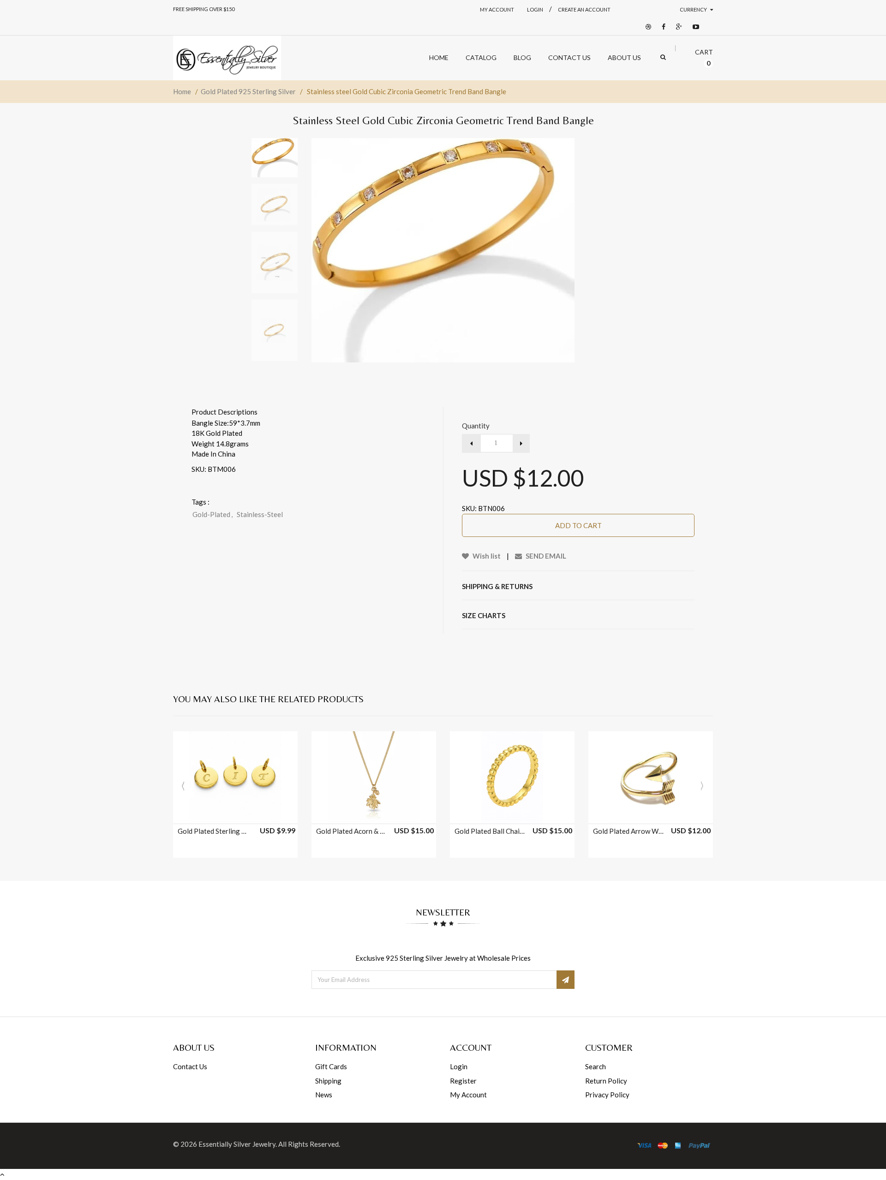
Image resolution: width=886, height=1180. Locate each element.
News (323, 1094)
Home (182, 91)
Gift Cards (331, 1066)
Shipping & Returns (497, 586)
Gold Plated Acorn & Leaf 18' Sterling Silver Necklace (352, 831)
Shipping (328, 1081)
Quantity (476, 425)
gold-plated (212, 514)
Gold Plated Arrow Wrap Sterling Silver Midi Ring (629, 831)
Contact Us (190, 1066)
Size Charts (483, 615)
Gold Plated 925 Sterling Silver (248, 91)
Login (458, 1066)
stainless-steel (260, 514)
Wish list (486, 556)
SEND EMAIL (545, 556)
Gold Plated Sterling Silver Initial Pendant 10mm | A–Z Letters (214, 831)
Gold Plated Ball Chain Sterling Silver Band (491, 831)
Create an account (584, 9)
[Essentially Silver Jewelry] (227, 58)
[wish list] (258, 812)
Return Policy (606, 1081)
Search (595, 1066)
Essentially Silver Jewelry (236, 1144)
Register (463, 1081)
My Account (497, 9)
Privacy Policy (607, 1094)
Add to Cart (578, 525)
